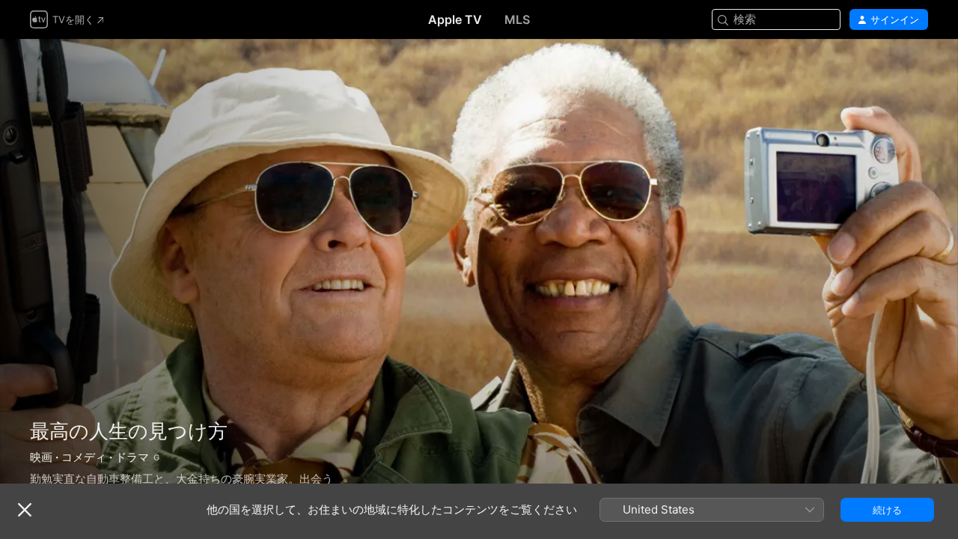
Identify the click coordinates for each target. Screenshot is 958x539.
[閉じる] (24, 510)
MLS (517, 19)
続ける (887, 510)
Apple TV (455, 19)
